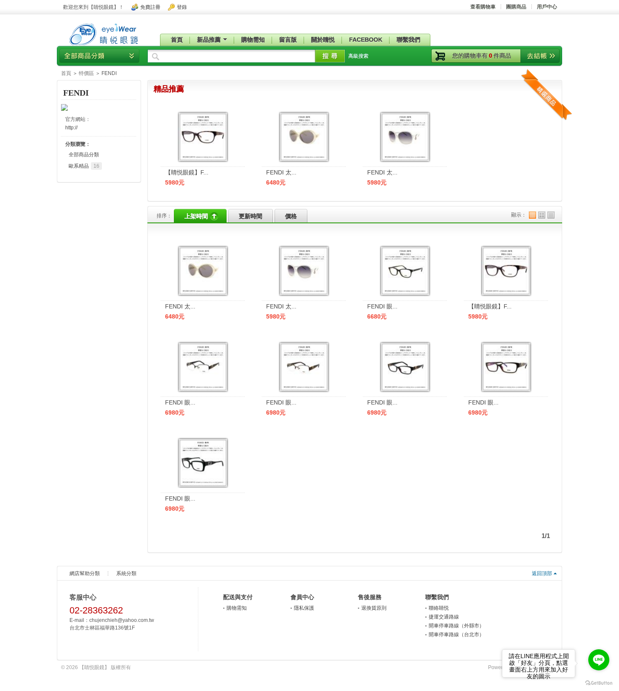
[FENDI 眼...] (405, 248)
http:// (71, 128)
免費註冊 (150, 7)
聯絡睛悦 (439, 608)
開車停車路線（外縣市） (456, 626)
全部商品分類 (84, 155)
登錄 (182, 7)
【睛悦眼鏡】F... (186, 172)
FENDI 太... (281, 172)
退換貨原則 (374, 608)
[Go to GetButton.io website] (598, 682)
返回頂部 (542, 573)
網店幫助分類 (84, 573)
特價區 (86, 73)
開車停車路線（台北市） (456, 634)
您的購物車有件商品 (481, 55)
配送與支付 (238, 597)
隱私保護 (304, 608)
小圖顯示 (532, 215)
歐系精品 (84, 166)
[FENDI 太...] (203, 248)
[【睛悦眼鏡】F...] (506, 248)
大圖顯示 (542, 215)
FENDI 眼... (382, 306)
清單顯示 (551, 215)
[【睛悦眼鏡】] (103, 45)
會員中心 (302, 597)
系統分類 (126, 573)
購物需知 (237, 608)
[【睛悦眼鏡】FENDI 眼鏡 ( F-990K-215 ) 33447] (203, 114)
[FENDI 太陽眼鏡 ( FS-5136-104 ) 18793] (405, 114)
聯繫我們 (437, 597)
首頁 (66, 73)
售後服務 (370, 597)
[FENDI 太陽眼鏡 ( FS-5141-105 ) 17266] (304, 114)
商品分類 (99, 56)
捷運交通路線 (444, 617)
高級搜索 (358, 56)
